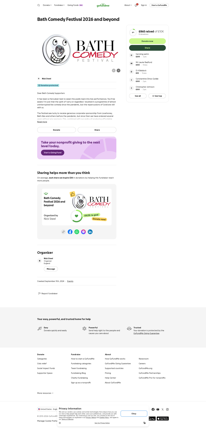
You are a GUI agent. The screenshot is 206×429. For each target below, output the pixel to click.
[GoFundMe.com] (103, 5)
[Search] (38, 5)
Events (70, 281)
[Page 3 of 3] (45, 71)
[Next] (118, 70)
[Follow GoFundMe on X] (162, 409)
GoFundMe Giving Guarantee (146, 333)
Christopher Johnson (145, 87)
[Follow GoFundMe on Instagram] (167, 409)
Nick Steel (48, 258)
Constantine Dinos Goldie (147, 79)
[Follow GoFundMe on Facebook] (153, 409)
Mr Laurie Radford (144, 62)
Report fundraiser (49, 293)
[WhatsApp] (76, 231)
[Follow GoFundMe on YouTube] (157, 409)
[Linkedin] (90, 231)
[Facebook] (70, 231)
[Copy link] (63, 231)
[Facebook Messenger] (83, 231)
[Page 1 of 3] (41, 71)
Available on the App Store (163, 418)
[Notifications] (135, 5)
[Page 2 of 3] (43, 71)
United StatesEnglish (50, 409)
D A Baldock (141, 70)
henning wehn (142, 54)
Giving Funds (74, 5)
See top (158, 96)
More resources (44, 393)
